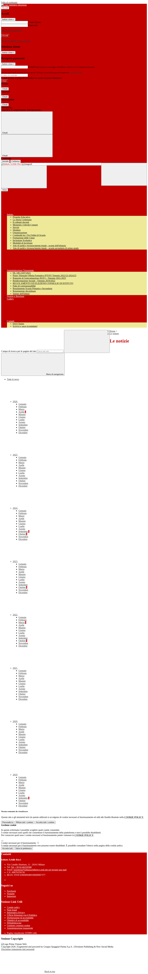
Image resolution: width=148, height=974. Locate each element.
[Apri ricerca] (124, 174)
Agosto (21, 422)
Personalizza (7, 822)
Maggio (22, 414)
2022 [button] (15, 615)
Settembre (23, 425)
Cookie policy (13, 907)
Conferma (15, 161)
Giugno (21, 417)
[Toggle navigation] (24, 176)
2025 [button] (15, 455)
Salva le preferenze (23, 848)
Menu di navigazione (54, 374)
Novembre (23, 430)
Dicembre (22, 432)
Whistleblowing (14, 923)
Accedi (5, 8)
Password (32, 25)
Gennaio (22, 404)
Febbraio (22, 406)
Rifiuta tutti (24, 822)
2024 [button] (15, 508)
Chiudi (5, 89)
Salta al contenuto (9, 2)
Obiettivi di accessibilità (18, 920)
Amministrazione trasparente (20, 928)
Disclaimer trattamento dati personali (17, 949)
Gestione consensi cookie (18, 925)
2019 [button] (15, 774)
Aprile (22, 412)
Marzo (21, 409)
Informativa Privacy (16, 912)
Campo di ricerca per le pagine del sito (18, 351)
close (4, 190)
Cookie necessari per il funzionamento (19, 843)
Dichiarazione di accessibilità (20, 918)
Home (112, 331)
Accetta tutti (45, 822)
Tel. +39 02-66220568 (21, 867)
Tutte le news (13, 379)
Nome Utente (34, 22)
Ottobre (21, 427)
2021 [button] (15, 668)
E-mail (31, 67)
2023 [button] (15, 561)
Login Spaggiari (75, 72)
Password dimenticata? (11, 30)
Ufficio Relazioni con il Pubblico (22, 915)
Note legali (12, 910)
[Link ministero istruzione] (14, 5)
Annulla (5, 161)
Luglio (21, 419)
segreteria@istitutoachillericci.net (39, 870)
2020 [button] (15, 721)
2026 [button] (15, 401)
